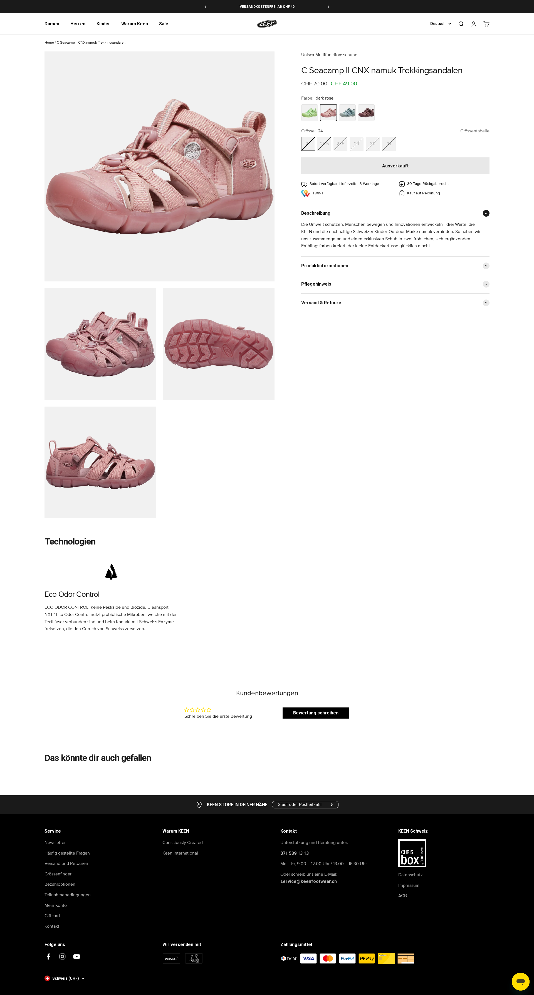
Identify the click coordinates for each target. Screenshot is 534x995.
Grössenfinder (57, 874)
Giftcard (52, 916)
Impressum (408, 885)
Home (49, 42)
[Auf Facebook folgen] (48, 956)
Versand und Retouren (66, 863)
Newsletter (55, 842)
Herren (77, 23)
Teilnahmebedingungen (67, 895)
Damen (51, 23)
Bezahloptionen (59, 884)
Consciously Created (182, 842)
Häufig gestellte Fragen (67, 853)
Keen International (180, 853)
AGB (402, 895)
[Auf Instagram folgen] (62, 956)
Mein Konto (55, 905)
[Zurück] (205, 6)
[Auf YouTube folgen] (76, 956)
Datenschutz (410, 875)
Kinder (103, 23)
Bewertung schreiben (315, 713)
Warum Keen (134, 23)
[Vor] (329, 6)
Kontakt (51, 926)
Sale (163, 23)
